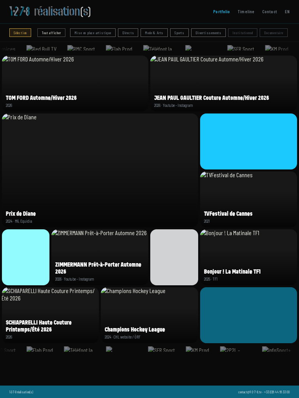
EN (287, 11)
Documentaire (273, 32)
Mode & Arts (154, 32)
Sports (179, 32)
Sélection (20, 32)
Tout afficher (51, 32)
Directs (128, 32)
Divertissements (208, 32)
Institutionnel (242, 32)
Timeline (246, 11)
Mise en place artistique (92, 32)
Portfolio (221, 11)
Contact (269, 11)
